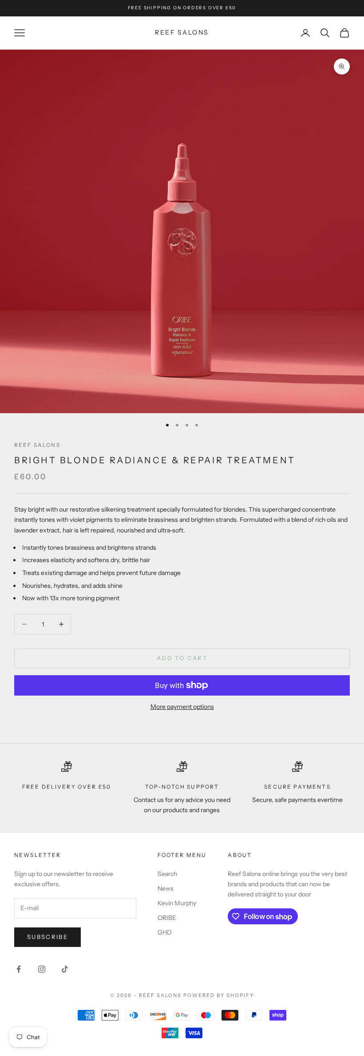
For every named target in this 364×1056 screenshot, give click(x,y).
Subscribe (47, 936)
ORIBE (167, 918)
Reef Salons (37, 445)
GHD (165, 932)
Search (167, 874)
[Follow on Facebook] (18, 969)
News (166, 888)
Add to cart (182, 657)
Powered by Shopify (218, 995)
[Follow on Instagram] (41, 969)
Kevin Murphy (177, 903)
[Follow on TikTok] (64, 969)
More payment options (182, 707)
